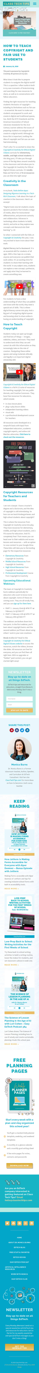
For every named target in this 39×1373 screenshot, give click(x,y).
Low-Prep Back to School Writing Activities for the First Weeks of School (18, 944)
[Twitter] (7, 1223)
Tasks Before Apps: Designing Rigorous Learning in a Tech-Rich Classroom (18, 193)
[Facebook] (13, 1223)
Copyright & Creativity (12, 237)
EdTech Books (19, 1257)
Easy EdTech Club (19, 1279)
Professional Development (17, 573)
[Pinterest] (19, 1223)
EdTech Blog (19, 1247)
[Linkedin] (31, 1223)
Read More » (12, 889)
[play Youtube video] (19, 287)
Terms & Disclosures (11, 1365)
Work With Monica (19, 1274)
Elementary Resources (15, 555)
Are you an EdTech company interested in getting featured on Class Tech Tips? (19, 1194)
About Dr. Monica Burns (19, 1242)
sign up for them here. (22, 603)
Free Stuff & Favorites (19, 1252)
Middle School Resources (16, 561)
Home (19, 1237)
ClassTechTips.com (13, 780)
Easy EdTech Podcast (19, 1262)
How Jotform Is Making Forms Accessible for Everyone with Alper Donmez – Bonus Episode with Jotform (18, 865)
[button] (34, 3)
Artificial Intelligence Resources (15, 1268)
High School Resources (15, 567)
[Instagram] (25, 1223)
